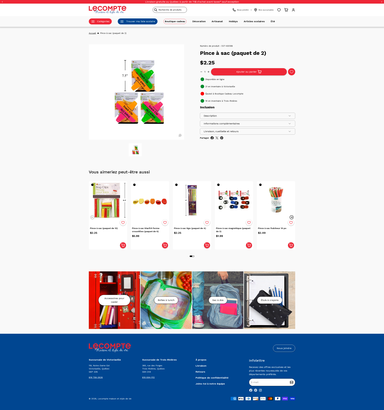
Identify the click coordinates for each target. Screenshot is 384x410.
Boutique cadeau (175, 21)
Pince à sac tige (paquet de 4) (190, 228)
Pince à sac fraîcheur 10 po (272, 228)
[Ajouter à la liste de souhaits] (123, 223)
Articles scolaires (254, 21)
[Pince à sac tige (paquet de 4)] (192, 200)
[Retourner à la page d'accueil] (110, 347)
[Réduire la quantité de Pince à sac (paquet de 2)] (201, 72)
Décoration (199, 21)
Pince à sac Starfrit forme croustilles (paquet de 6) (145, 230)
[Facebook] (251, 390)
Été (273, 21)
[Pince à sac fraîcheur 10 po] (276, 200)
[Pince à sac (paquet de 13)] (108, 200)
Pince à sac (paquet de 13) (104, 228)
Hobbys (233, 21)
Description (210, 115)
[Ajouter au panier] (123, 245)
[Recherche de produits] (183, 10)
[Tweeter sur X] (217, 138)
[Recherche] (156, 10)
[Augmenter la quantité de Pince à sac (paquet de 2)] (208, 72)
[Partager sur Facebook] (212, 138)
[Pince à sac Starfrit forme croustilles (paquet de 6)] (150, 200)
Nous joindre (243, 10)
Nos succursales (266, 10)
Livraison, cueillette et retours (221, 131)
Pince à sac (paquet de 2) (113, 33)
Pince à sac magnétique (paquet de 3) (233, 230)
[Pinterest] (255, 390)
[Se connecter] (293, 10)
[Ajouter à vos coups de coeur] (291, 71)
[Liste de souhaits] (279, 10)
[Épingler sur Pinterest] (222, 138)
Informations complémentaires (222, 123)
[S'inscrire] (291, 382)
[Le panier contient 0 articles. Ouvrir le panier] (286, 10)
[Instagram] (260, 390)
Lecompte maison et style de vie (114, 398)
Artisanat (217, 21)
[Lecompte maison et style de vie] (107, 10)
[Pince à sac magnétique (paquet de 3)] (234, 200)
